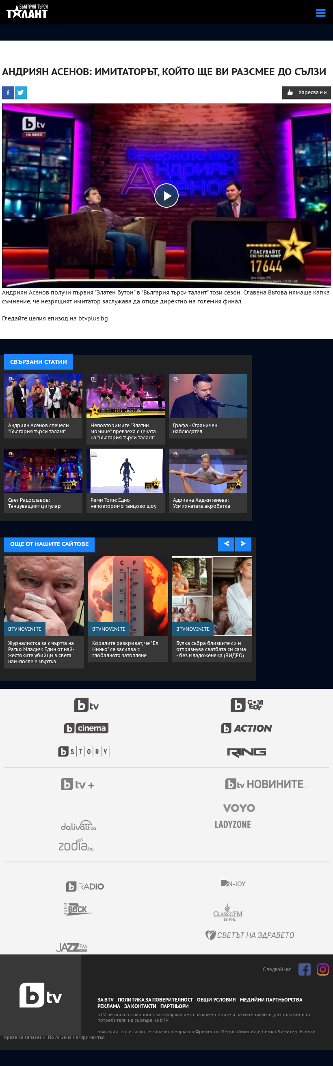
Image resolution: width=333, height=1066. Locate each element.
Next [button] (243, 544)
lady (86, 747)
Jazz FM (72, 947)
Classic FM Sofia (249, 912)
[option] (44, 612)
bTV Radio (85, 886)
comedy (247, 700)
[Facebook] (8, 92)
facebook (304, 969)
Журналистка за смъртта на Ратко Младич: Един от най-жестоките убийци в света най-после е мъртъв (41, 652)
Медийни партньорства (271, 1000)
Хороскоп (79, 844)
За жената (235, 824)
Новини (268, 785)
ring (246, 747)
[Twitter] (21, 92)
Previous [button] (226, 544)
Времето (79, 825)
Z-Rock (83, 909)
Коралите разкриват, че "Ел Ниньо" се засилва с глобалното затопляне (125, 649)
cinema (86, 724)
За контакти (140, 1006)
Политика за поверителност (155, 1000)
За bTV (105, 1000)
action (247, 724)
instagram (323, 969)
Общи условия (216, 1000)
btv (86, 700)
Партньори (174, 1006)
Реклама (108, 1006)
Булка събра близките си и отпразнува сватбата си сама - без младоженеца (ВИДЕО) (211, 649)
